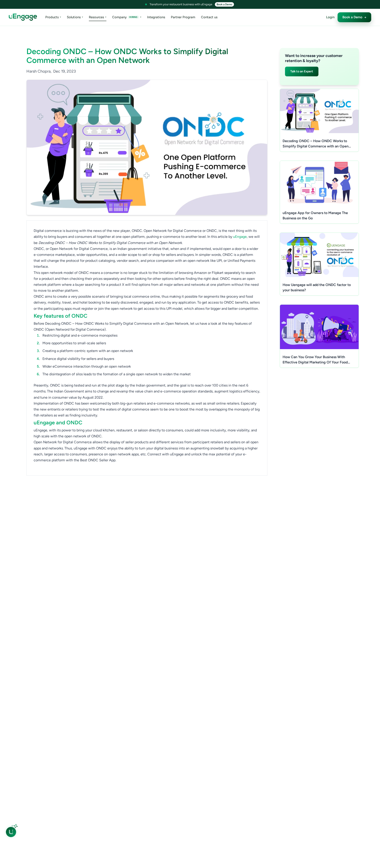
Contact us (209, 17)
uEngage (240, 237)
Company (126, 17)
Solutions (75, 17)
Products (53, 17)
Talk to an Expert (301, 71)
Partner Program (183, 17)
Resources (97, 17)
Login (330, 17)
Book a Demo (224, 4)
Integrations (156, 17)
